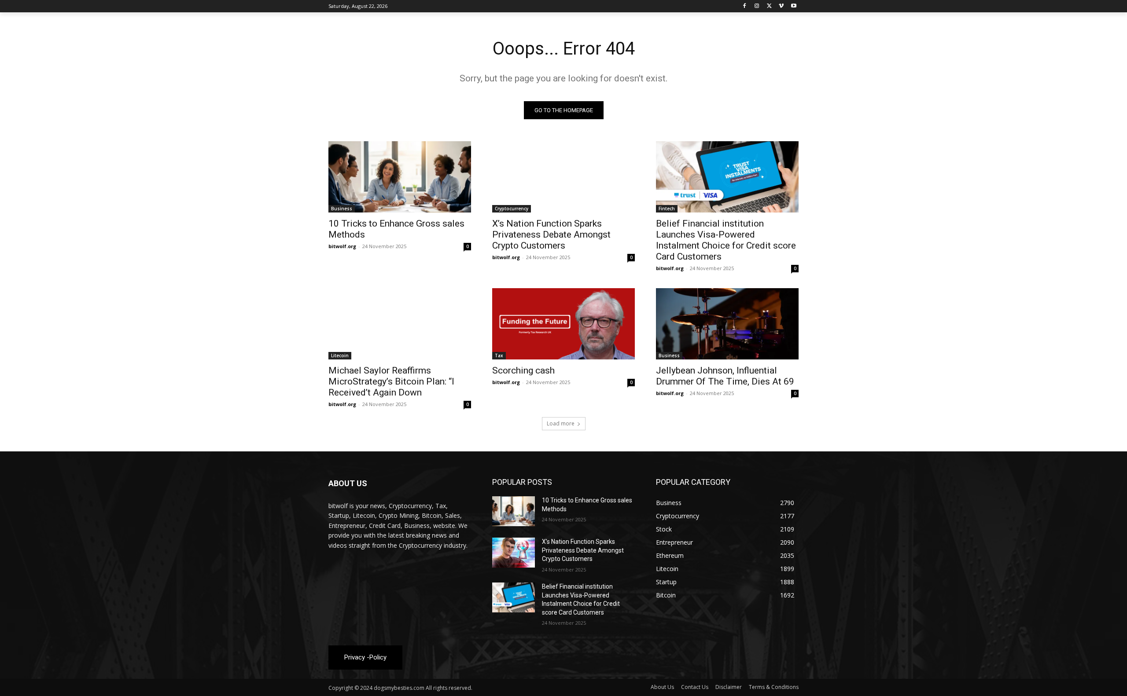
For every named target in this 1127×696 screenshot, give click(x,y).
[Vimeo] (781, 6)
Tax (499, 355)
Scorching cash (523, 370)
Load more (561, 423)
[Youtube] (793, 6)
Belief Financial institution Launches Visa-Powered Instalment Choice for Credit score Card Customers (726, 240)
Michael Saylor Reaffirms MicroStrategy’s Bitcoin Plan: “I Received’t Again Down (391, 381)
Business (341, 208)
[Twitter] (769, 6)
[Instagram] (757, 6)
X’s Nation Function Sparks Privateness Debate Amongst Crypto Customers (551, 234)
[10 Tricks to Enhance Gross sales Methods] (399, 176)
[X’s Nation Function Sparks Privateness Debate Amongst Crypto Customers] (563, 176)
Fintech (667, 208)
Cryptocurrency (511, 208)
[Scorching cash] (563, 323)
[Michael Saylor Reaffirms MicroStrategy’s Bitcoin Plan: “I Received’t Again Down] (399, 323)
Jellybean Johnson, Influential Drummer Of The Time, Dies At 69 (725, 376)
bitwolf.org (342, 246)
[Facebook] (745, 6)
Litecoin (340, 355)
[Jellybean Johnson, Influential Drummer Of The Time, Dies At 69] (727, 323)
